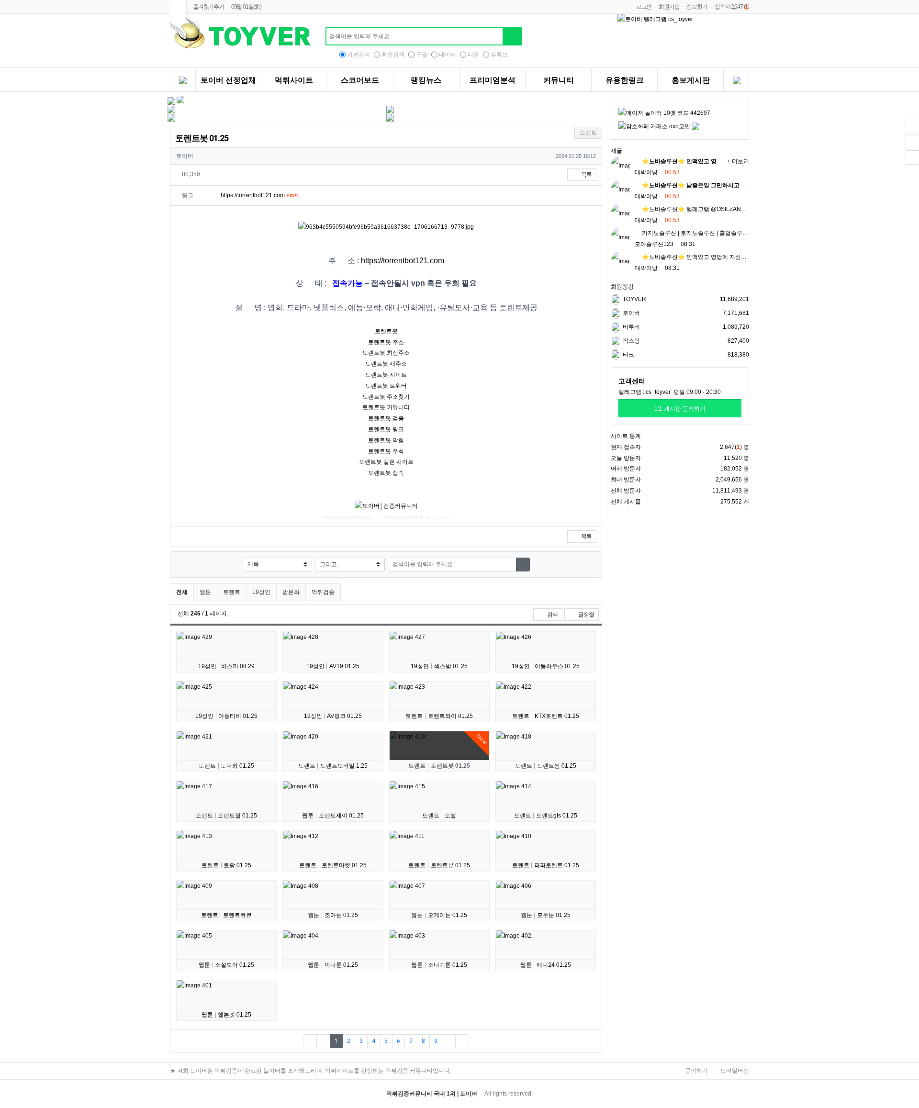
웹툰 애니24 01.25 (546, 965)
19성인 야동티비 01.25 (226, 716)
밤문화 (291, 592)
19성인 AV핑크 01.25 (333, 716)
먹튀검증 (323, 592)
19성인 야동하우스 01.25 (546, 666)
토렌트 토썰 (439, 815)
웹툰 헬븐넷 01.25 (227, 1014)
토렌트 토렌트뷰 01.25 (439, 865)
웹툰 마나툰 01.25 (333, 965)
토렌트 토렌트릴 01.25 (227, 815)
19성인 (261, 592)
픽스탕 (630, 340)
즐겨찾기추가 (208, 6)
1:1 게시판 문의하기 (680, 408)
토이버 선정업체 (228, 80)
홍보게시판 (691, 80)
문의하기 (696, 1070)
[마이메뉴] (736, 81)
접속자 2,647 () (732, 6)
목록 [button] (586, 174)
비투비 (630, 327)
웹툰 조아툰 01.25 (333, 915)
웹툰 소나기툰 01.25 (439, 965)
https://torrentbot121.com (259, 195)
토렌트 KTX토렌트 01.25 (545, 716)
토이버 (630, 313)
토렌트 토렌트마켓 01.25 (333, 865)
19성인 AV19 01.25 (333, 666)
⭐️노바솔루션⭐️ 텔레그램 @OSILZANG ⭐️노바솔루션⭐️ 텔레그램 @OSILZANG (745, 209)
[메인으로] (178, 7)
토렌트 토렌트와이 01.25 (439, 716)
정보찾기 (696, 6)
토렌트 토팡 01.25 (227, 865)
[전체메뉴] (182, 81)
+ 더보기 (738, 161)
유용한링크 (624, 80)
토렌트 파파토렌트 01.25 (546, 865)
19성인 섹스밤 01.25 (439, 666)
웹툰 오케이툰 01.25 (439, 915)
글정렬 (588, 614)
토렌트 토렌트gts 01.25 (546, 815)
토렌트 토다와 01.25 (227, 765)
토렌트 (231, 592)
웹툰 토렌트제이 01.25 (333, 815)
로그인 (643, 6)
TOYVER (633, 299)
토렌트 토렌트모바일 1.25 (333, 765)
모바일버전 (734, 1070)
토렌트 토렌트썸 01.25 (546, 765)
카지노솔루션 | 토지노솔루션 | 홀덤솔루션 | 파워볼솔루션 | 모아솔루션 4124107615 (747, 233)
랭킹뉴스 (426, 80)
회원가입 (669, 6)
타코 (627, 354)
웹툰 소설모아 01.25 (227, 965)
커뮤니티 (558, 80)
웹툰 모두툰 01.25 (546, 915)
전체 (182, 592)
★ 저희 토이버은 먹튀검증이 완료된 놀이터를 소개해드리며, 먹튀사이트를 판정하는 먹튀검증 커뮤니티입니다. (310, 1070)
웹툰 (205, 592)
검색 (552, 614)
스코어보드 (360, 80)
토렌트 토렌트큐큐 (226, 915)
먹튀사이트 (294, 80)
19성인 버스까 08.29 (226, 666)
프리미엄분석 (493, 80)
